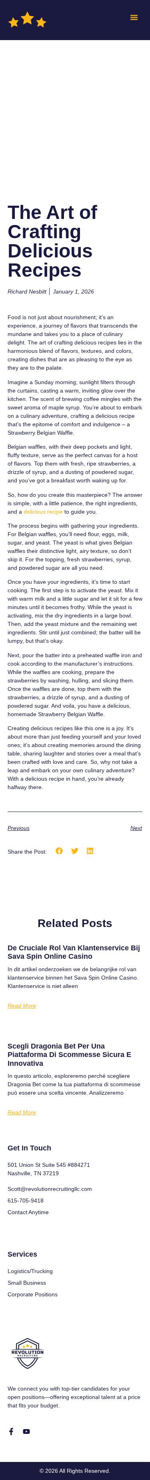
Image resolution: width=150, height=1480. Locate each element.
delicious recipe (43, 511)
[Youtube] (26, 1431)
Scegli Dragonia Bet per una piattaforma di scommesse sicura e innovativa (69, 1054)
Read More (22, 1005)
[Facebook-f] (11, 1431)
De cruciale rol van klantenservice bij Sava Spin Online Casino (74, 952)
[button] (134, 17)
